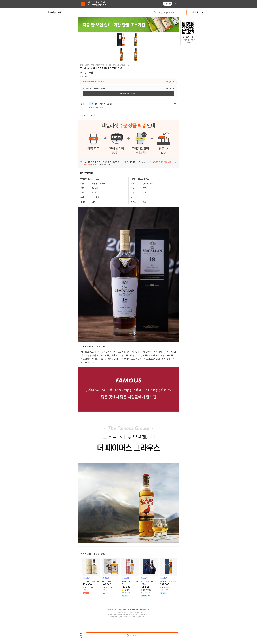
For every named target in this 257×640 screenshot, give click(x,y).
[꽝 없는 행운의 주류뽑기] (128, 24)
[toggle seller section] (175, 103)
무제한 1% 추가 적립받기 (127, 93)
